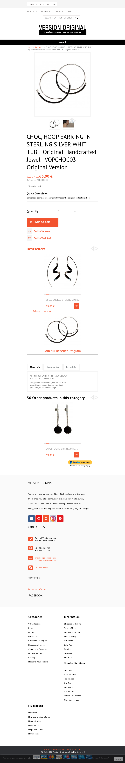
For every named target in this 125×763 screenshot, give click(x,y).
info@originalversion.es (45, 558)
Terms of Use (70, 628)
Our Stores (69, 683)
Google (46, 518)
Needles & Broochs (37, 645)
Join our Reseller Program (62, 351)
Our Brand (68, 640)
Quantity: (33, 211)
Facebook (31, 518)
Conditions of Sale (72, 632)
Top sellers (69, 679)
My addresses (34, 725)
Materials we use (71, 700)
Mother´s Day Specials (38, 662)
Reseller (67, 649)
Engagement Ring (36, 653)
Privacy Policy (70, 636)
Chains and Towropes (37, 649)
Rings (30, 628)
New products (70, 674)
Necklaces (33, 636)
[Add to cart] (76, 306)
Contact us (69, 687)
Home (30, 47)
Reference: (32, 180)
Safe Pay (68, 645)
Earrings (39, 47)
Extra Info (71, 367)
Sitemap (68, 657)
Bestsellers (36, 248)
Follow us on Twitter (37, 589)
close (119, 759)
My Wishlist (46, 11)
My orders (32, 712)
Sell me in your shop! (42, 311)
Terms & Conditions (61, 749)
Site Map (48, 749)
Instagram (53, 518)
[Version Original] (62, 26)
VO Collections (35, 624)
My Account (32, 11)
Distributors (69, 691)
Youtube (60, 518)
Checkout (59, 11)
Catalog (31, 657)
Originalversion (42, 567)
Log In (69, 11)
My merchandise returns (39, 717)
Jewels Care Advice (72, 695)
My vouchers (33, 734)
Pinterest (38, 518)
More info (35, 367)
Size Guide (69, 653)
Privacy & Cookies (100, 758)
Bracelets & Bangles (37, 640)
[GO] (77, 17)
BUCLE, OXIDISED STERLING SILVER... (62, 300)
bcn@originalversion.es (45, 560)
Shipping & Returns (72, 624)
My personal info (35, 729)
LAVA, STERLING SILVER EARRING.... (62, 448)
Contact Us (75, 749)
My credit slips (34, 721)
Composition (53, 367)
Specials (68, 670)
